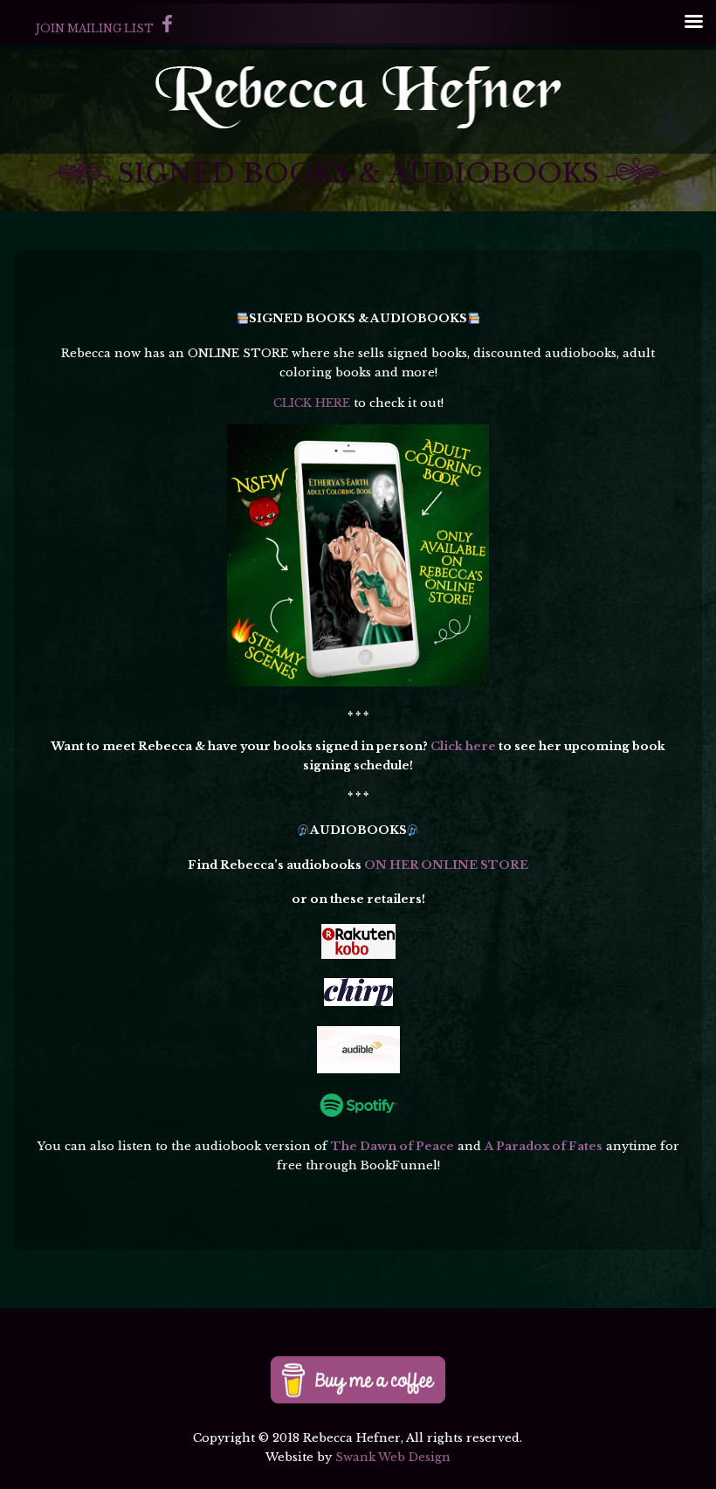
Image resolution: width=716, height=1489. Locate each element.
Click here (463, 746)
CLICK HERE (311, 403)
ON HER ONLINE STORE (446, 865)
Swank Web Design (393, 1457)
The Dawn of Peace (392, 1146)
